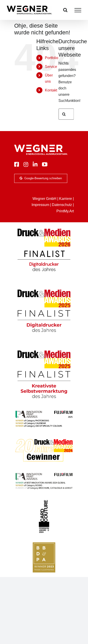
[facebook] (16, 164)
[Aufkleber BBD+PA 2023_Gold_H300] (44, 544)
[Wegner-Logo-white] (41, 146)
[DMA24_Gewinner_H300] (44, 439)
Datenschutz (62, 205)
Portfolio (51, 58)
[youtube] (44, 164)
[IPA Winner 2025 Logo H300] (44, 411)
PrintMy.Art (65, 211)
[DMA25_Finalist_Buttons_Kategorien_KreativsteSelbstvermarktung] (44, 350)
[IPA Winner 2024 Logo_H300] (44, 473)
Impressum (40, 205)
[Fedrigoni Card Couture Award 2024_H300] (44, 501)
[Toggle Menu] (78, 10)
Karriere (65, 199)
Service (51, 67)
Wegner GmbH (44, 199)
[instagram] (25, 164)
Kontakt (51, 90)
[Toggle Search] (65, 10)
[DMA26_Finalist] (44, 228)
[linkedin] (35, 164)
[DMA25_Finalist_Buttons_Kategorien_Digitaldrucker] (44, 289)
